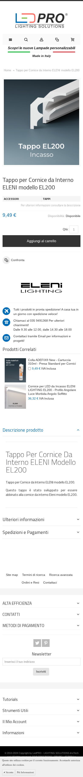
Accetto (9, 772)
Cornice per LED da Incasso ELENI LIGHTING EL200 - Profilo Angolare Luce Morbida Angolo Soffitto (52, 390)
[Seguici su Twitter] (37, 643)
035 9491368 (39, 320)
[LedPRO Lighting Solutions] (41, 20)
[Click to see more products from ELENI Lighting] (41, 288)
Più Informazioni (25, 772)
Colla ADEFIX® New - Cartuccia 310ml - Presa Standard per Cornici (52, 361)
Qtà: (66, 229)
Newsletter (41, 654)
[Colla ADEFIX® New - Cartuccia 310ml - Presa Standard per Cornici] (15, 370)
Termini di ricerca (33, 574)
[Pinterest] (46, 643)
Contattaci (50, 582)
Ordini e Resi (30, 582)
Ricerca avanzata (61, 574)
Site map (12, 574)
